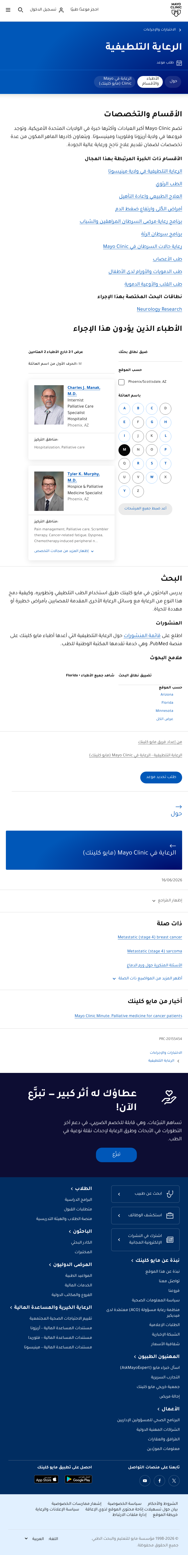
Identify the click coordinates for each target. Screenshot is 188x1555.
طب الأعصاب (167, 259)
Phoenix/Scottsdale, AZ (147, 382)
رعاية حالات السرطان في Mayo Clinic (142, 247)
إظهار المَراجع (170, 901)
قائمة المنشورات (142, 636)
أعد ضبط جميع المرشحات (145, 509)
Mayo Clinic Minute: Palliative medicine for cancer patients (128, 1016)
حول (173, 81)
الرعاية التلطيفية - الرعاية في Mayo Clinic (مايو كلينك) (135, 756)
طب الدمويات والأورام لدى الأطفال (145, 272)
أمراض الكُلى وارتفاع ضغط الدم (148, 209)
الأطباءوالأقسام (150, 81)
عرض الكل (164, 719)
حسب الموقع (130, 370)
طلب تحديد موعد (161, 777)
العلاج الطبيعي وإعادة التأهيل (150, 197)
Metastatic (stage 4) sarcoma (154, 952)
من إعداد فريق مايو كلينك (160, 742)
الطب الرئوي (169, 184)
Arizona (167, 695)
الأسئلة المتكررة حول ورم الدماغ (154, 966)
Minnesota (164, 711)
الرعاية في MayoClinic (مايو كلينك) (115, 81)
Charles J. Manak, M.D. (84, 391)
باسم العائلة (129, 396)
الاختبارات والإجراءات (159, 30)
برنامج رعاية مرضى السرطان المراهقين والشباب (131, 222)
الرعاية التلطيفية (144, 48)
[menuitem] (173, 82)
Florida (167, 703)
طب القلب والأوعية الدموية (153, 285)
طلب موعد (165, 63)
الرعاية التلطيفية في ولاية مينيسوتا (145, 172)
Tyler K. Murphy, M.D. (84, 478)
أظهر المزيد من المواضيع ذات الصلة (150, 979)
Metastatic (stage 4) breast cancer (150, 938)
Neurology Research (159, 310)
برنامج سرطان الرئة (161, 234)
